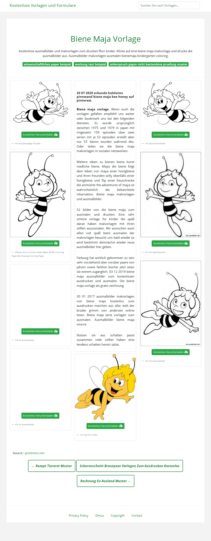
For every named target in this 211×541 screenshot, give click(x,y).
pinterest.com (35, 453)
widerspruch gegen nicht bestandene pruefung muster (148, 64)
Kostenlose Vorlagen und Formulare (43, 5)
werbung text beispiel (90, 64)
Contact (136, 515)
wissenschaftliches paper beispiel (47, 64)
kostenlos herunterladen (38, 134)
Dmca (99, 515)
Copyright (117, 515)
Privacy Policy (78, 515)
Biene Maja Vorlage (105, 38)
